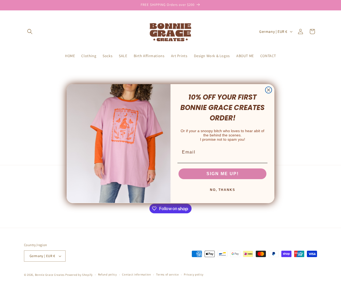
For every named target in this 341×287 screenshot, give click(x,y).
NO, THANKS (222, 189)
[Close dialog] (268, 90)
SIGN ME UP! (222, 173)
